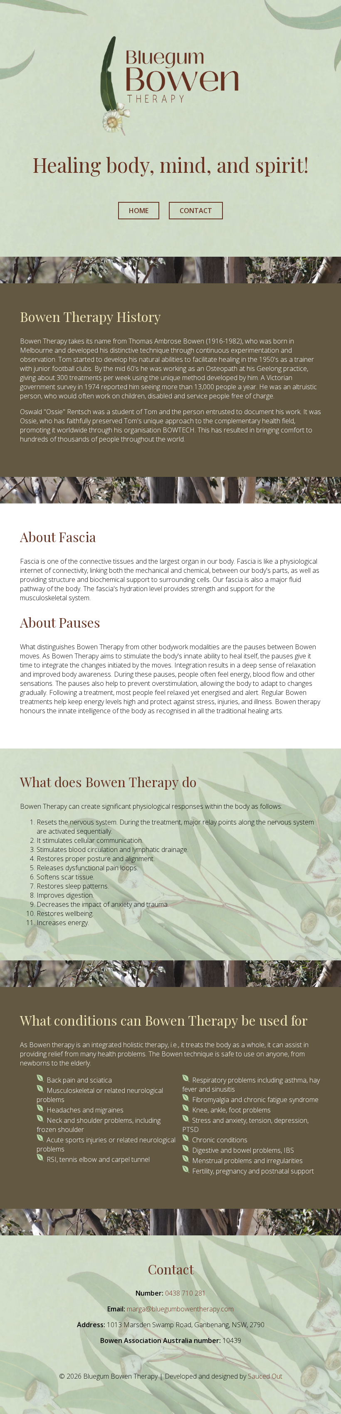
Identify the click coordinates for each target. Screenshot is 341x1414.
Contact (196, 210)
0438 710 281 (185, 1293)
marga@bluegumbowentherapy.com (180, 1308)
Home (138, 210)
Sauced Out (265, 1376)
